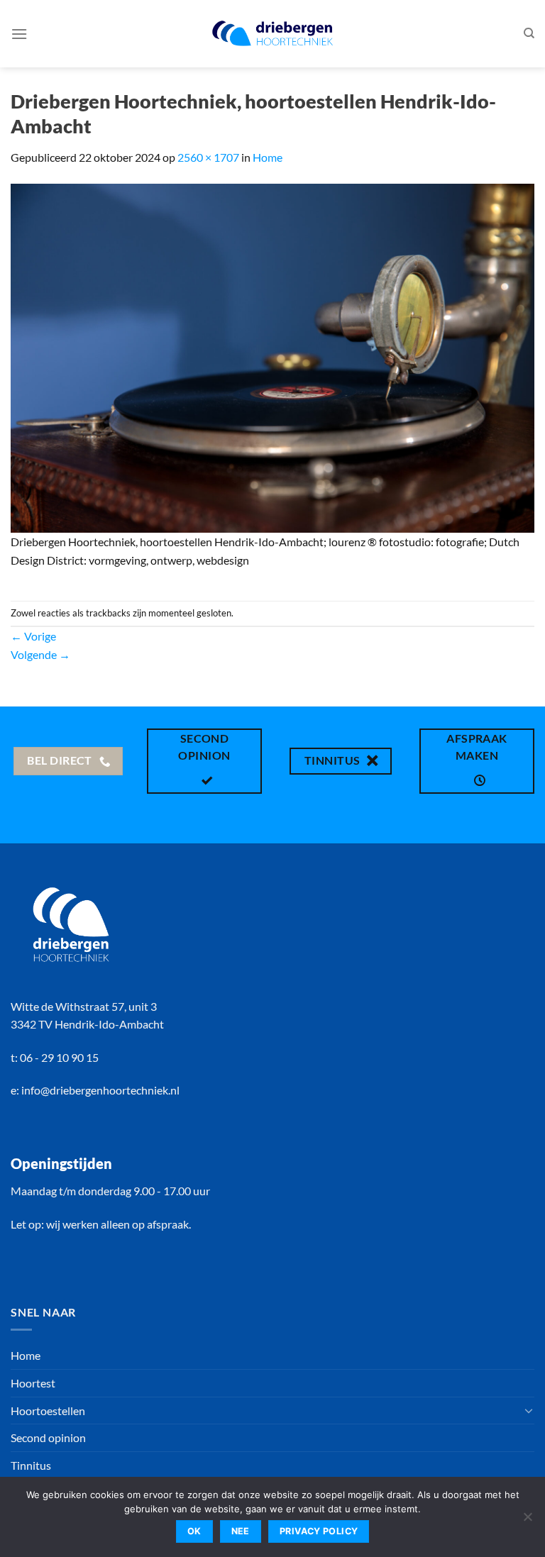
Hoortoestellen (48, 1410)
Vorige (33, 636)
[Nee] (527, 1520)
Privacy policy (319, 1531)
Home (267, 157)
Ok (194, 1531)
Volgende (40, 654)
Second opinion (48, 1437)
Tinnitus (31, 1465)
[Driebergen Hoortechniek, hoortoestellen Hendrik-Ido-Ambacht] (272, 356)
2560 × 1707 (208, 157)
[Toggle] (528, 1410)
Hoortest (33, 1383)
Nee (240, 1531)
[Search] (529, 33)
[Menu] (19, 33)
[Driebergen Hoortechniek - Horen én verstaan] (272, 33)
